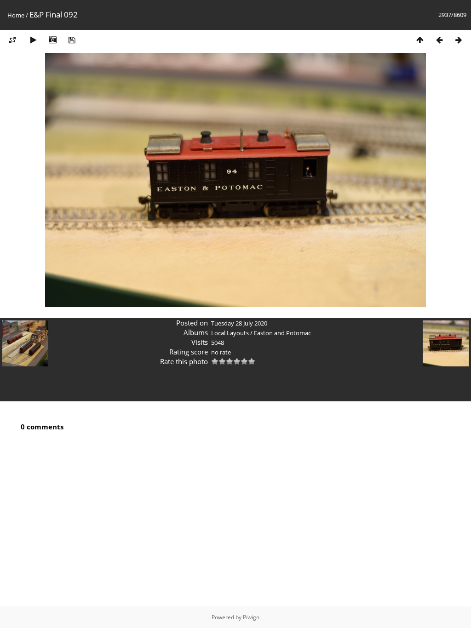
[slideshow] (33, 39)
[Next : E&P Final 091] (458, 39)
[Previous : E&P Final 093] (439, 39)
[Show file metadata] (52, 39)
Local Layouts (230, 333)
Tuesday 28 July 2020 (239, 323)
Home (15, 15)
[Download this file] (71, 39)
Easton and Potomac (282, 333)
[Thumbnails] (420, 39)
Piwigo (251, 617)
